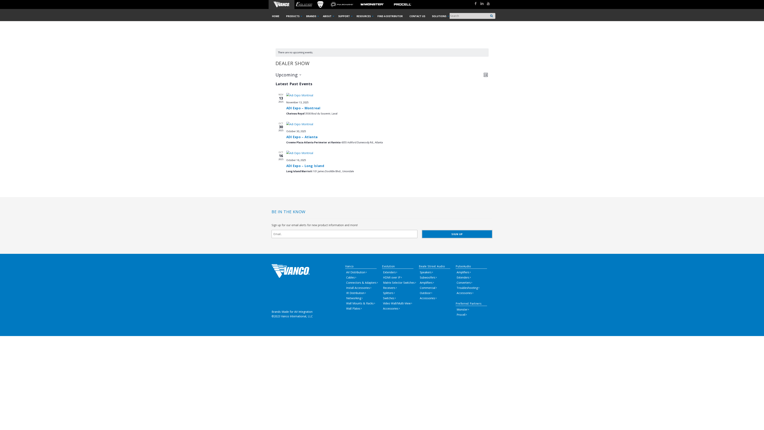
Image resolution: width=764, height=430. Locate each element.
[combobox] (471, 16)
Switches (388, 298)
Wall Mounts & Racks (360, 303)
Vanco (349, 266)
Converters (464, 282)
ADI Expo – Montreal (303, 108)
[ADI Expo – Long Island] (387, 153)
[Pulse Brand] (342, 4)
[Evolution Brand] (304, 4)
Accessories (390, 308)
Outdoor (425, 293)
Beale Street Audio (432, 266)
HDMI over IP (392, 277)
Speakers (426, 272)
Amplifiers (426, 282)
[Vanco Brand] (281, 4)
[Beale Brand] (320, 4)
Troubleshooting (467, 288)
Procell (461, 315)
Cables (350, 277)
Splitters (388, 293)
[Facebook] (474, 4)
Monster (462, 309)
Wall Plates (353, 308)
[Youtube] (487, 4)
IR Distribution (355, 293)
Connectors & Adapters (361, 282)
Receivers (389, 288)
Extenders (389, 272)
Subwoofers (427, 277)
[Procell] (402, 4)
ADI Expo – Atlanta (302, 137)
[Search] (491, 15)
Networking (353, 298)
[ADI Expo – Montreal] (387, 95)
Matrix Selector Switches (399, 282)
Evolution (388, 266)
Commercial (427, 288)
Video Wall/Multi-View (397, 303)
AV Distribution (355, 272)
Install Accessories (358, 288)
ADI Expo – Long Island (305, 166)
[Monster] (372, 4)
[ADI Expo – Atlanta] (387, 124)
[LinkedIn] (480, 4)
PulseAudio (463, 266)
